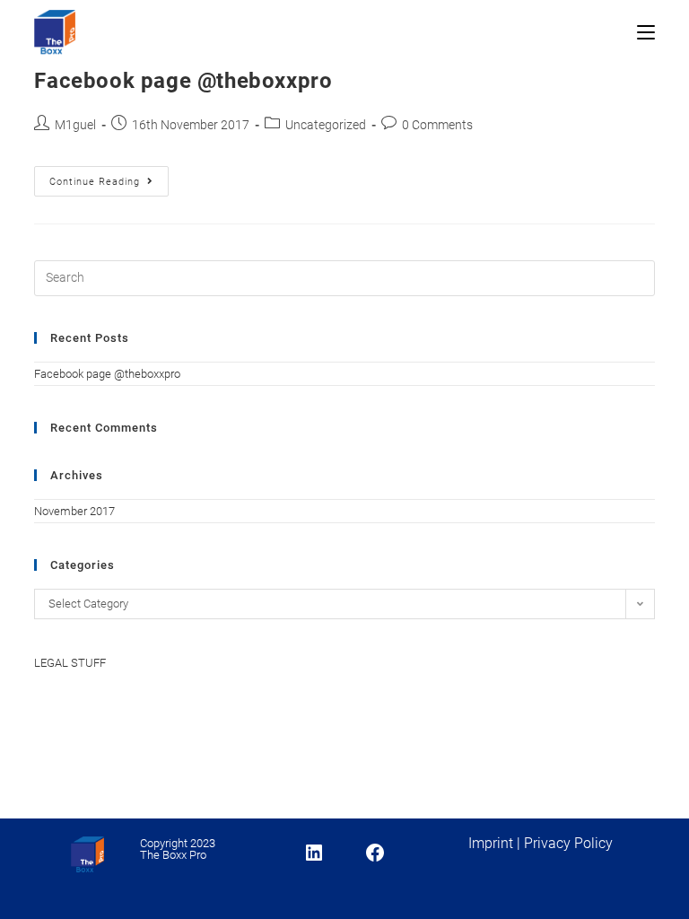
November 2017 (74, 511)
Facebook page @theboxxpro (183, 80)
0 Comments (437, 125)
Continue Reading (109, 185)
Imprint (490, 843)
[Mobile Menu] (646, 33)
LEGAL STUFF (70, 663)
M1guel (75, 125)
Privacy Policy (568, 843)
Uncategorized (325, 125)
